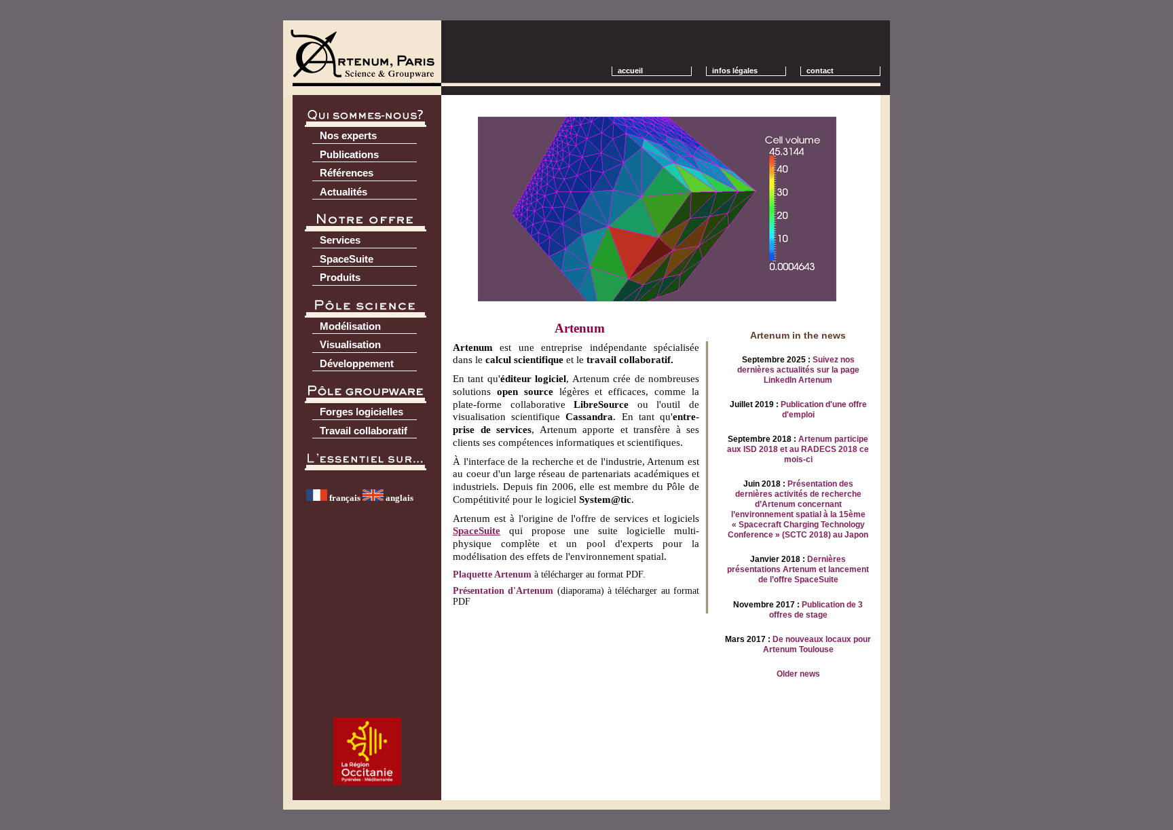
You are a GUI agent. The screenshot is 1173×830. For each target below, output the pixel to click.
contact (826, 71)
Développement (357, 363)
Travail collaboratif (363, 430)
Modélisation (350, 326)
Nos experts (348, 135)
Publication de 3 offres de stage (816, 610)
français (343, 498)
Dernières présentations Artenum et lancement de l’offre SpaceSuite (798, 569)
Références (346, 172)
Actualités (343, 191)
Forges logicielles (361, 411)
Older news (798, 674)
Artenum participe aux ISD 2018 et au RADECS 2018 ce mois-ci (798, 449)
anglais (398, 498)
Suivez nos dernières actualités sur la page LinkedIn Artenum (798, 370)
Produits (340, 277)
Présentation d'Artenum (503, 591)
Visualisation (350, 344)
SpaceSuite (346, 259)
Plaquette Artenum (492, 574)
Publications (349, 154)
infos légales (735, 71)
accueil (630, 71)
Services (340, 240)
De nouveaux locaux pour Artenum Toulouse (817, 644)
